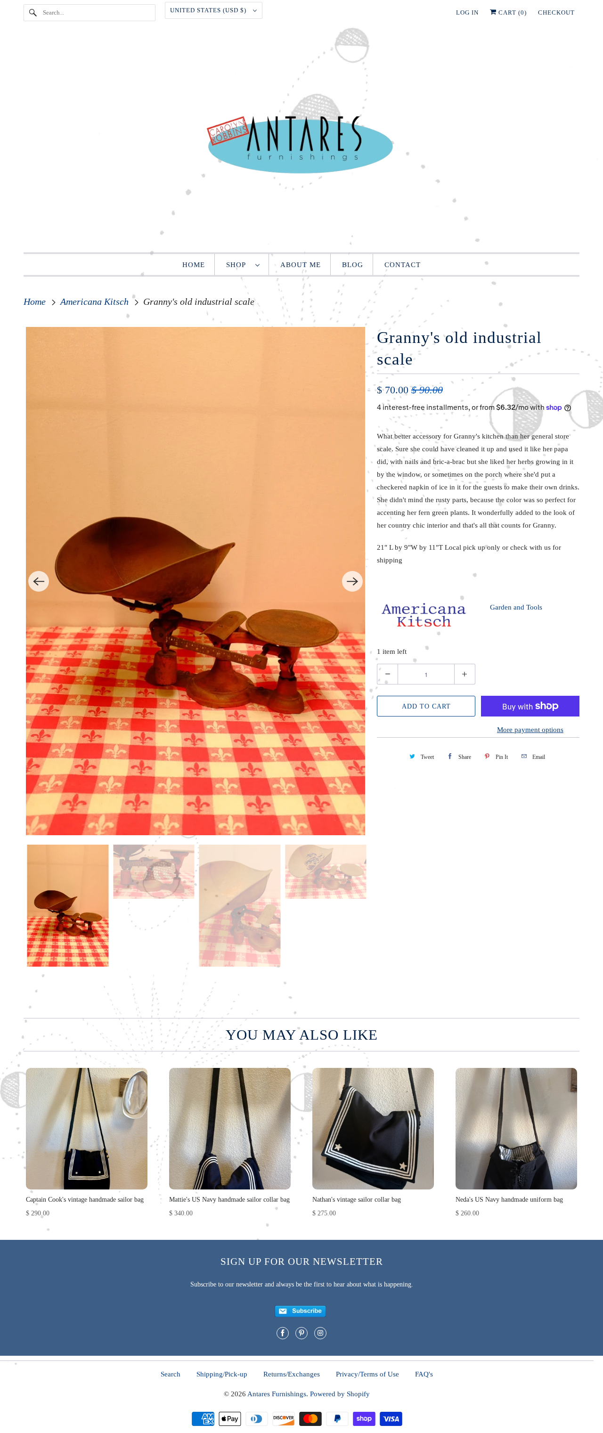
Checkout (556, 12)
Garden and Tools (516, 607)
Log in (467, 12)
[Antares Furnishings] (301, 141)
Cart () (512, 12)
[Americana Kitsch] (424, 627)
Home (193, 265)
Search (170, 1374)
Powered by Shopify (340, 1394)
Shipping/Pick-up (221, 1374)
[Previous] (38, 581)
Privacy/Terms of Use (367, 1374)
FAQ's (424, 1374)
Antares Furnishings (276, 1394)
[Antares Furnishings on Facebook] (283, 1333)
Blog (352, 265)
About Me (300, 265)
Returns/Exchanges (291, 1374)
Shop (238, 265)
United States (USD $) (209, 10)
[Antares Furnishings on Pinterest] (301, 1333)
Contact (402, 265)
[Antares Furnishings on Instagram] (320, 1333)
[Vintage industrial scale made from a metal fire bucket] (195, 581)
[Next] (352, 581)
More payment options (530, 729)
